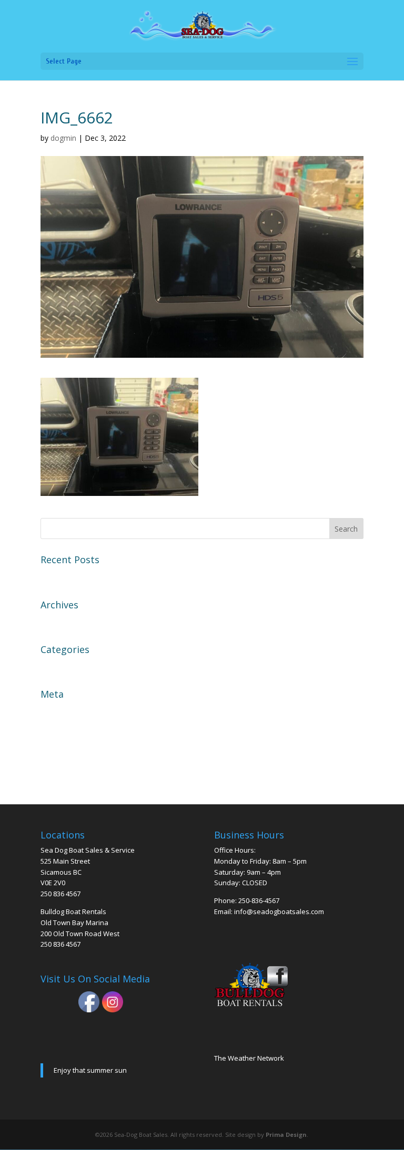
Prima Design (286, 1134)
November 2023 (72, 621)
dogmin (63, 138)
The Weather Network (249, 1058)
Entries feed (64, 729)
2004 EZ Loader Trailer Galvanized (108, 576)
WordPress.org (70, 766)
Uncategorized (69, 666)
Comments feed (72, 747)
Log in (53, 711)
